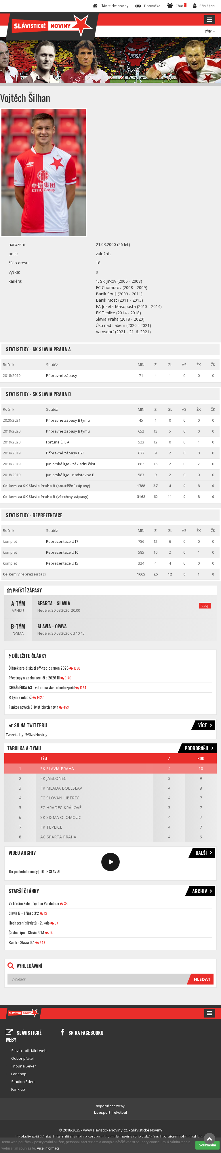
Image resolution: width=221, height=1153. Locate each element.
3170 (67, 677)
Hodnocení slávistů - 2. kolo (29, 923)
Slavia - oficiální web (29, 1050)
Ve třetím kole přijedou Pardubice (34, 903)
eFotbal (120, 1112)
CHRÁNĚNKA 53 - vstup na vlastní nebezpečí (42, 687)
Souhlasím (207, 1145)
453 (65, 707)
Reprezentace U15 (62, 563)
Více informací (48, 1148)
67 (56, 923)
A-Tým (18, 603)
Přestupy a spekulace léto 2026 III (34, 678)
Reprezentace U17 (62, 541)
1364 (82, 687)
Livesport (102, 1112)
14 (51, 932)
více (202, 725)
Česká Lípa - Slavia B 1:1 (26, 932)
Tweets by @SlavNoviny (26, 734)
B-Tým (18, 626)
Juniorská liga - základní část (70, 463)
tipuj (205, 605)
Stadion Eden (23, 1081)
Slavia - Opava (52, 626)
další (201, 852)
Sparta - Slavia (53, 603)
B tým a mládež (20, 697)
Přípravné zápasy (61, 375)
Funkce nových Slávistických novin (33, 707)
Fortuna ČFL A (57, 442)
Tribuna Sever (23, 1066)
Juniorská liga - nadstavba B (70, 474)
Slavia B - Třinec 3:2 (24, 913)
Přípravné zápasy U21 (65, 453)
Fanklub (18, 1089)
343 (42, 942)
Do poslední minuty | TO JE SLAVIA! (34, 871)
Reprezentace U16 (62, 552)
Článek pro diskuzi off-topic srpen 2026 (38, 668)
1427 (40, 697)
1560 (76, 668)
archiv (199, 891)
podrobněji (196, 748)
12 (45, 913)
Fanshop (18, 1073)
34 (65, 903)
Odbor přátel (22, 1058)
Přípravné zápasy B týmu (68, 420)
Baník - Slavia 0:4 (22, 942)
